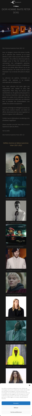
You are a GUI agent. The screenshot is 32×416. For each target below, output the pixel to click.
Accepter (16, 403)
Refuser (16, 407)
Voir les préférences (16, 412)
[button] (29, 385)
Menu (17, 6)
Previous (2, 31)
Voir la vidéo (6, 131)
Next (29, 31)
